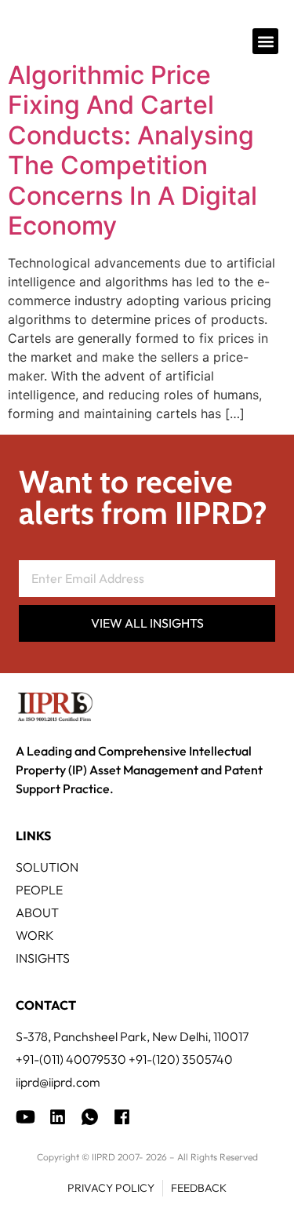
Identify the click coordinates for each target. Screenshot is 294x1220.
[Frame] (90, 1117)
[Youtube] (25, 1117)
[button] (265, 41)
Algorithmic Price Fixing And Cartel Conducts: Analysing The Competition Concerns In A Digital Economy (132, 150)
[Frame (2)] (122, 1117)
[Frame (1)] (57, 1117)
